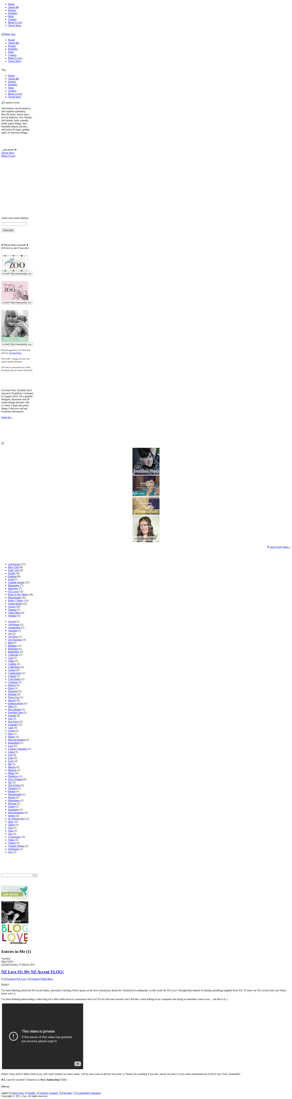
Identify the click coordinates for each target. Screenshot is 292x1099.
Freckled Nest (15, 353)
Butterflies (13, 651)
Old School (14, 785)
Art (10, 633)
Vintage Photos (16, 846)
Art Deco (13, 636)
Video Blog (14, 612)
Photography (15, 597)
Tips (10, 827)
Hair (10, 733)
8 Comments (94, 1093)
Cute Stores (14, 679)
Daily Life (13, 570)
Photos (11, 797)
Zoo (10, 852)
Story (11, 821)
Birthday (12, 645)
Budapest (13, 648)
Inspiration (13, 742)
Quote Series (15, 603)
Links (11, 751)
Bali (10, 642)
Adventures (14, 564)
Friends (12, 715)
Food (11, 579)
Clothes (12, 664)
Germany (13, 724)
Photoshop (13, 800)
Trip (10, 833)
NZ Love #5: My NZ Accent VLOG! (32, 972)
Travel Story (8, 152)
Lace (10, 745)
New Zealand (15, 779)
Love (11, 761)
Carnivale (13, 654)
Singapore (13, 809)
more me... (7, 417)
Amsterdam (14, 627)
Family (12, 573)
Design (12, 685)
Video (11, 839)
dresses (12, 700)
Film (10, 706)
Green (11, 730)
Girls (10, 727)
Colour (12, 670)
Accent (12, 621)
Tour (10, 830)
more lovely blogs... (280, 547)
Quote (11, 806)
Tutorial (12, 609)
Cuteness (13, 682)
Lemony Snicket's (17, 748)
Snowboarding (16, 812)
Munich (12, 770)
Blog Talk (13, 567)
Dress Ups (13, 697)
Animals (12, 630)
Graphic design (16, 582)
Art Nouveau (15, 639)
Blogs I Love (8, 155)
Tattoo (11, 824)
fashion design (15, 703)
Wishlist (12, 615)
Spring (11, 815)
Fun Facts (13, 721)
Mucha (12, 767)
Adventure (13, 624)
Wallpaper (13, 849)
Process (12, 803)
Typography (14, 836)
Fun (10, 718)
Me (10, 764)
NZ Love (13, 591)
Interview (13, 588)
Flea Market (14, 709)
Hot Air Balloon (16, 739)
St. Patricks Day (16, 818)
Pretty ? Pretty (15, 600)
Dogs (11, 688)
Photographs (14, 794)
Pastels (11, 791)
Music (11, 773)
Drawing (13, 691)
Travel (11, 606)
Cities (11, 660)
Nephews (13, 776)
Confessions (14, 673)
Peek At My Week (18, 594)
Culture (12, 676)
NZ (10, 782)
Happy (11, 736)
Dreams (12, 694)
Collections (14, 667)
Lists (10, 758)
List (10, 755)
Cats (10, 657)
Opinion (12, 788)
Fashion (12, 576)
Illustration (13, 585)
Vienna (12, 842)
